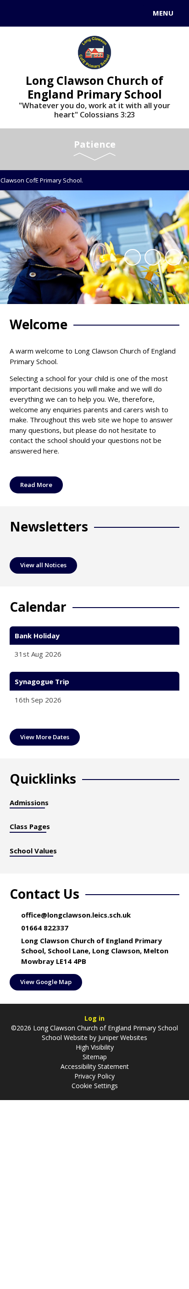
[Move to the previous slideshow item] (153, 257)
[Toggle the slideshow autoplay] (132, 257)
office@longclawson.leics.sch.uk (76, 914)
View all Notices (43, 565)
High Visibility (95, 1047)
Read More (36, 485)
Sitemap (95, 1056)
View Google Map (46, 982)
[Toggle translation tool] (40, 13)
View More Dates (44, 737)
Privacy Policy (94, 1076)
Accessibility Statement (95, 1066)
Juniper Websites (121, 1037)
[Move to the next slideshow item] (173, 257)
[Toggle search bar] (17, 13)
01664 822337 (44, 927)
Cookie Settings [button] (95, 1085)
